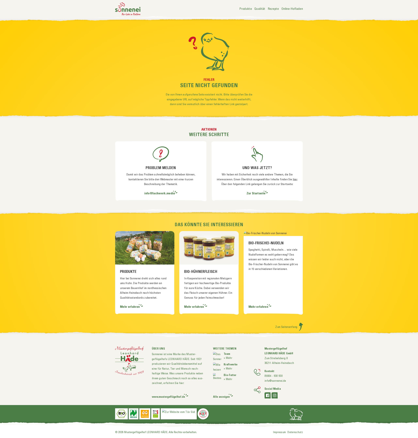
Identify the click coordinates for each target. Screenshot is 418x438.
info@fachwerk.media (159, 193)
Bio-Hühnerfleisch (200, 272)
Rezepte (273, 9)
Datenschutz (295, 432)
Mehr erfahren (130, 306)
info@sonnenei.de (275, 381)
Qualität (259, 9)
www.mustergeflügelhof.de (168, 397)
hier (295, 179)
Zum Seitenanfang (286, 327)
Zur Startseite (256, 193)
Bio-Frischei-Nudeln (266, 243)
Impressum (279, 432)
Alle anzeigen (221, 397)
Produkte (245, 9)
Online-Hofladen (292, 9)
